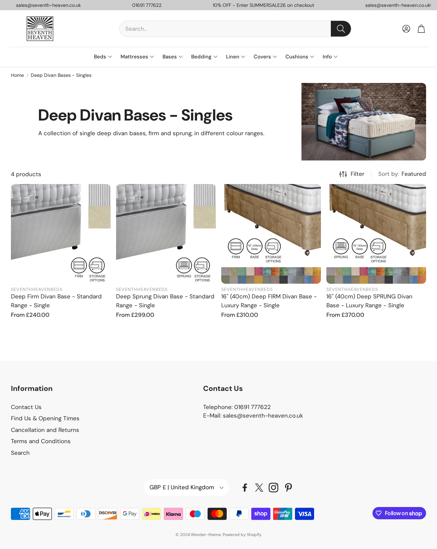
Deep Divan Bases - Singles (61, 75)
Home (17, 75)
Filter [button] (357, 174)
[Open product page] (61, 234)
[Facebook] (245, 487)
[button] (235, 29)
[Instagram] (273, 487)
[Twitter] (259, 487)
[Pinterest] (288, 487)
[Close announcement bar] (430, 5)
